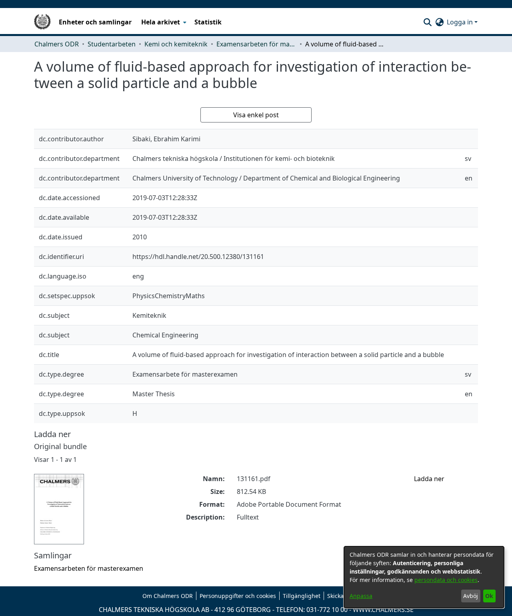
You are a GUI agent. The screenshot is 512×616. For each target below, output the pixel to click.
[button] (427, 22)
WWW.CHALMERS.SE (383, 609)
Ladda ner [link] (429, 478)
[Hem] (42, 22)
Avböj (470, 596)
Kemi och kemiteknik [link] (176, 44)
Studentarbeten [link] (112, 44)
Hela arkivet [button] (160, 22)
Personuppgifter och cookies (238, 596)
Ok (489, 596)
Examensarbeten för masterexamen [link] (256, 44)
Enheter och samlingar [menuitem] (95, 22)
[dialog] (424, 577)
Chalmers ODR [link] (56, 44)
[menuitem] (163, 22)
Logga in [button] (460, 22)
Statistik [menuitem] (208, 22)
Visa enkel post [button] (256, 114)
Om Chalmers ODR (167, 596)
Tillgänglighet (301, 596)
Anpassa (361, 596)
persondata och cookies (446, 580)
